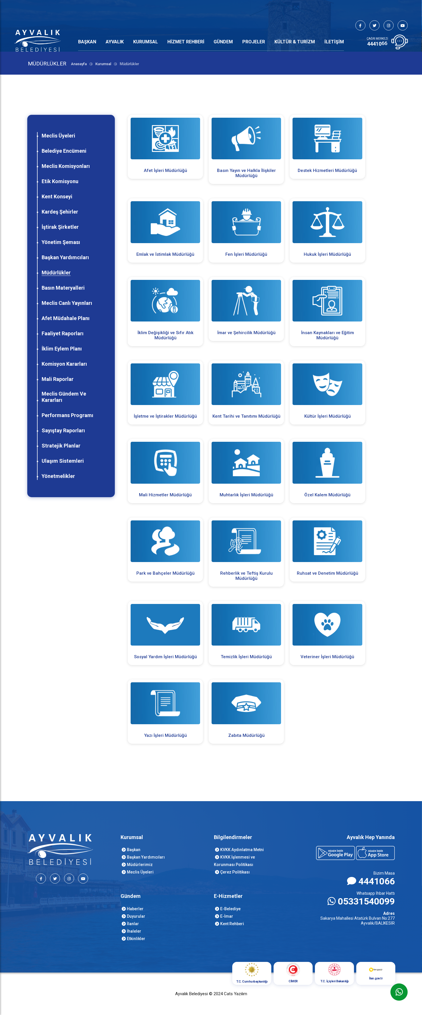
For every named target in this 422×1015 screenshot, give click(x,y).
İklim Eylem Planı (62, 349)
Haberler (135, 908)
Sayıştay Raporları (63, 430)
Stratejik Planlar (61, 446)
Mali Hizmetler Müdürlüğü (165, 494)
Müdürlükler (56, 273)
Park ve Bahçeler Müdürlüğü (165, 573)
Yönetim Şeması (61, 242)
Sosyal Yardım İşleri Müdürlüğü (165, 656)
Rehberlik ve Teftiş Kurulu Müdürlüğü (246, 576)
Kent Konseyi (57, 196)
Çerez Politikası (235, 872)
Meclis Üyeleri (58, 136)
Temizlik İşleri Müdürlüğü (246, 656)
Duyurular (136, 916)
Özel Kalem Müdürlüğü (327, 494)
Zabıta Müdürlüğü (246, 735)
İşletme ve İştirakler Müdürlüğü (165, 416)
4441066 (377, 881)
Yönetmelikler (58, 476)
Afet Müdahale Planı (66, 318)
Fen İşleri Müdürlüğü (246, 254)
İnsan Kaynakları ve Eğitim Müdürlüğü (327, 335)
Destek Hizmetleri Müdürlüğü (327, 170)
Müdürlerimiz (140, 864)
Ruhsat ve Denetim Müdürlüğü (327, 573)
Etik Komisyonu (60, 181)
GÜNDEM (223, 41)
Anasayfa (79, 64)
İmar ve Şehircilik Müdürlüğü (246, 332)
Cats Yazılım (235, 993)
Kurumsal (103, 64)
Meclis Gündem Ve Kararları (64, 397)
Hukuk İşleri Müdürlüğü (327, 254)
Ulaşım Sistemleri (63, 461)
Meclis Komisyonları (66, 166)
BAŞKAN (87, 41)
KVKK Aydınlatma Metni (242, 849)
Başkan (133, 849)
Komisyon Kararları (64, 364)
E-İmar (226, 916)
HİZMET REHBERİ (185, 41)
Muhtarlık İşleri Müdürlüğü (246, 494)
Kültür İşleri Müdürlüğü (327, 416)
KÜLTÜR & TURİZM (294, 41)
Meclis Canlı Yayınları (67, 303)
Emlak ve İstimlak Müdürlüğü (165, 254)
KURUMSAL (145, 41)
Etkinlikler (136, 938)
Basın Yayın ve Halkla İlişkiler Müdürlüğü (246, 173)
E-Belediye (230, 908)
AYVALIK (115, 41)
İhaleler (134, 931)
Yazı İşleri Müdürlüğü (165, 735)
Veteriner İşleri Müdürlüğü (327, 656)
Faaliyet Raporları (63, 333)
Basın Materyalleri (63, 288)
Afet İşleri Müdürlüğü (165, 170)
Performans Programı (67, 415)
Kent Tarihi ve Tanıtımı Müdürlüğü (246, 416)
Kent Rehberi (232, 923)
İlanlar (133, 923)
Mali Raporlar (57, 379)
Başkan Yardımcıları (65, 257)
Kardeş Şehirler (60, 212)
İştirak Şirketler (60, 227)
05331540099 (366, 901)
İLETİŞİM (334, 41)
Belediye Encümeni (64, 151)
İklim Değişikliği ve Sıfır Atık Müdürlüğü (165, 335)
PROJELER (253, 41)
